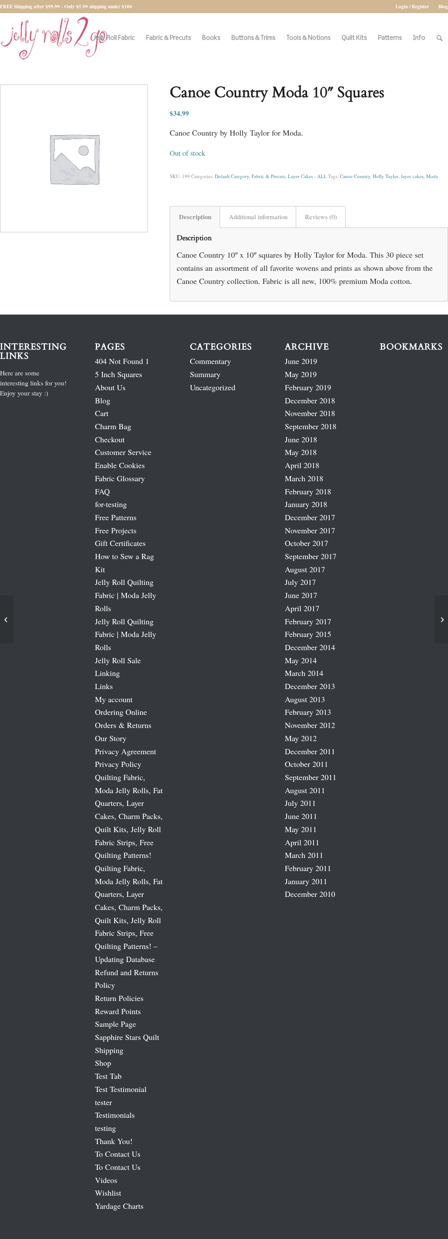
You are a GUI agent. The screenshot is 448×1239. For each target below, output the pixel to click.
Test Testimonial (121, 1089)
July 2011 (300, 803)
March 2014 (304, 673)
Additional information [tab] (258, 216)
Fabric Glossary (120, 478)
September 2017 (310, 556)
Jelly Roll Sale (118, 660)
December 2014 (310, 647)
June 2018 (301, 439)
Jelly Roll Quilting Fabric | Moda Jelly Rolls (125, 595)
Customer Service (123, 452)
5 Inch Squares (118, 374)
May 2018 (301, 452)
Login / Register (412, 6)
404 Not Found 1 (122, 361)
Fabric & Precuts (268, 176)
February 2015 (308, 634)
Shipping (109, 1050)
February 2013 (308, 712)
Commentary (210, 361)
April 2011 (302, 842)
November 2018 (310, 413)
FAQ (102, 491)
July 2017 (300, 582)
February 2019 (308, 387)
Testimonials (115, 1115)
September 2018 (310, 426)
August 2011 (305, 790)
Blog (443, 6)
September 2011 (310, 777)
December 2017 (310, 517)
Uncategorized (212, 387)
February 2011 (308, 868)
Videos (106, 1180)
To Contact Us (117, 1153)
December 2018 (310, 400)
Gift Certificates (120, 543)
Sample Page (115, 1023)
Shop (103, 1062)
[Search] (439, 38)
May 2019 (301, 374)
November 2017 (310, 530)
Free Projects (115, 530)
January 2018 (306, 504)
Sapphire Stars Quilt (127, 1037)
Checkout (110, 439)
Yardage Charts (119, 1205)
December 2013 (310, 686)
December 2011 (310, 751)
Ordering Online (121, 712)
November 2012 (310, 725)
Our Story (110, 738)
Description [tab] (195, 216)
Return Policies (119, 998)
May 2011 (301, 829)
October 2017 (306, 543)
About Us (110, 387)
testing (105, 1128)
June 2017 (301, 595)
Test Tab (108, 1076)
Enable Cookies (120, 465)
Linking (107, 673)
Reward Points (118, 1011)
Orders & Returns (123, 725)
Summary (205, 374)
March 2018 (304, 478)
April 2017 (302, 608)
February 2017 (308, 621)
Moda (432, 176)
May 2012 (301, 738)
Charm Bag (113, 426)
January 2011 (306, 881)
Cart (101, 413)
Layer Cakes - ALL (307, 176)
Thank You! (114, 1141)
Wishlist (108, 1192)
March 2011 (304, 855)
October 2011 (306, 764)
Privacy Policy (118, 764)
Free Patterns (115, 517)
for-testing (111, 504)
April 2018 (302, 465)
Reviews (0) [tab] (321, 216)
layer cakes (412, 176)
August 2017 (305, 569)
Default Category (232, 176)
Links (104, 686)
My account (114, 699)
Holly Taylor (386, 176)
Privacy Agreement (125, 751)
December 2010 (310, 894)
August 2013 (305, 699)
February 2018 (308, 491)
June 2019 (301, 361)
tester (103, 1102)
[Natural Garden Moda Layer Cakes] (7, 619)
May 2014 (301, 660)
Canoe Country (355, 176)
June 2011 (301, 816)
